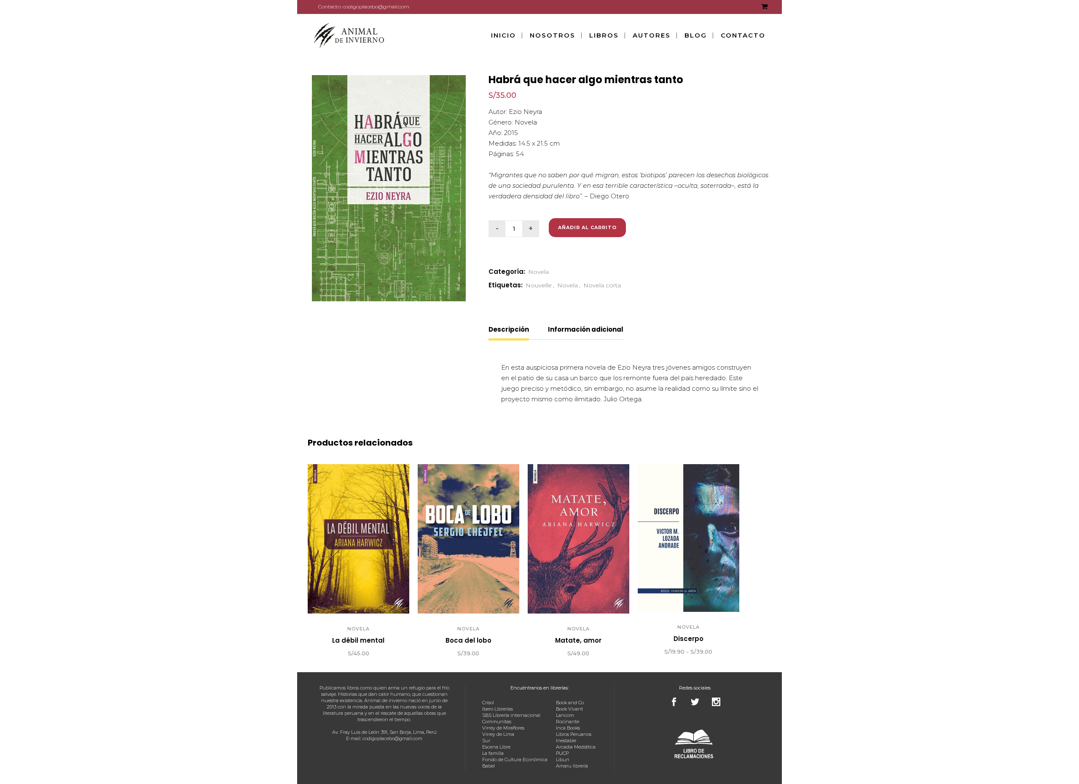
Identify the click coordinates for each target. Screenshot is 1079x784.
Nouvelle (539, 285)
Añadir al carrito (587, 227)
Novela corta (602, 285)
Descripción (509, 329)
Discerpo (688, 638)
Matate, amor (578, 640)
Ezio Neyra (525, 112)
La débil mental (358, 640)
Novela (538, 272)
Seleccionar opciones (640, 652)
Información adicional (585, 329)
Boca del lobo (468, 640)
